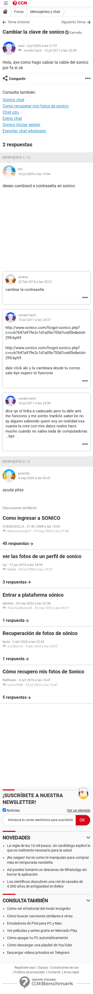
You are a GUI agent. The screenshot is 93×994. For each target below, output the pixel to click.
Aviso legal (71, 972)
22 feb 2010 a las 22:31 (35, 282)
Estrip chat (12, 118)
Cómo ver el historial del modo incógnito (39, 908)
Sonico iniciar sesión (21, 124)
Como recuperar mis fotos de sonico (35, 106)
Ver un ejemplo (78, 810)
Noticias (13, 810)
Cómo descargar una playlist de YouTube (39, 945)
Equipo (43, 967)
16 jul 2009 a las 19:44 (34, 174)
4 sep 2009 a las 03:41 (34, 478)
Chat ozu (11, 112)
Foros (19, 12)
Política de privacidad (29, 972)
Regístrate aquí (24, 967)
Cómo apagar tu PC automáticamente (37, 938)
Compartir (17, 79)
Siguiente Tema (73, 22)
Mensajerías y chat (45, 12)
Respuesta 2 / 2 (16, 461)
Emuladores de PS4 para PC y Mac (34, 923)
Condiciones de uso (65, 967)
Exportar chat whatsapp (24, 130)
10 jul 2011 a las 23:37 (34, 320)
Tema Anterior (18, 22)
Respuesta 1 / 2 (16, 157)
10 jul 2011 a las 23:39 (60, 50)
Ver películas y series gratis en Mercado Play (42, 930)
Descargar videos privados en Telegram (38, 952)
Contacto (54, 972)
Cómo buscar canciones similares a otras (40, 916)
